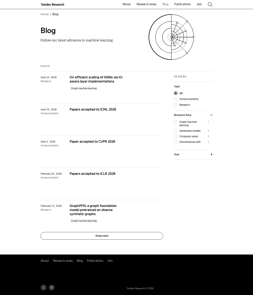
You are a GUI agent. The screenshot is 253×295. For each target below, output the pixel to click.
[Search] (210, 4)
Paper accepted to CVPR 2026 (92, 141)
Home (45, 14)
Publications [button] (182, 4)
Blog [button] (165, 4)
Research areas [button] (147, 4)
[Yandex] (46, 4)
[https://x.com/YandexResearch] (43, 288)
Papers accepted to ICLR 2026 (92, 174)
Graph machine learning (84, 88)
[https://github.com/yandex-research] (52, 288)
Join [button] (199, 4)
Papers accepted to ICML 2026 (93, 109)
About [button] (126, 4)
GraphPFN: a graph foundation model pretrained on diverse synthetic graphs (93, 210)
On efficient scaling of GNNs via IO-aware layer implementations (96, 79)
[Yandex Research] (57, 4)
